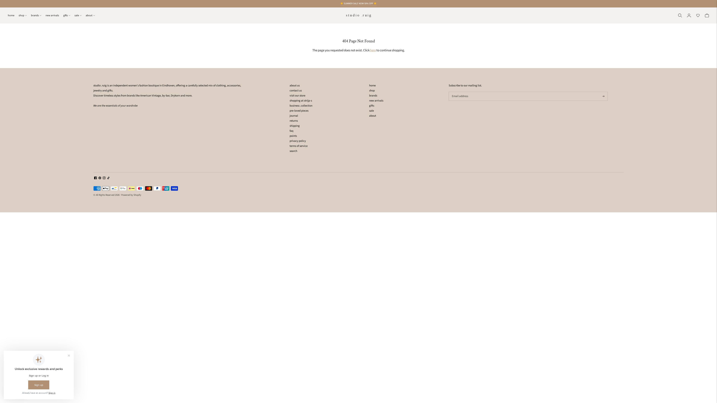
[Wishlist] (698, 15)
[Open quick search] (680, 15)
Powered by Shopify (131, 195)
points (293, 136)
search (293, 151)
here (373, 50)
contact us (296, 91)
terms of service (299, 146)
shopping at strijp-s (301, 101)
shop (21, 15)
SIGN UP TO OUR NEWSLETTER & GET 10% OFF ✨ (358, 3)
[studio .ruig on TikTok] (108, 178)
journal (294, 116)
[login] (689, 15)
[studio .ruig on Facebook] (95, 178)
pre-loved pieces (299, 111)
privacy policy (298, 141)
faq (291, 131)
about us (295, 86)
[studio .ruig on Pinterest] (99, 178)
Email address (459, 92)
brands (35, 15)
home (11, 15)
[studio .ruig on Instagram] (104, 178)
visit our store (297, 96)
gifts (65, 15)
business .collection (301, 106)
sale (77, 15)
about (89, 15)
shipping (295, 126)
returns (294, 121)
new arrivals (52, 15)
